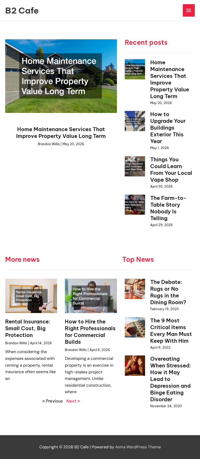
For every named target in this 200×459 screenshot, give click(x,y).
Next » (73, 401)
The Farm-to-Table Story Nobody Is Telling (168, 208)
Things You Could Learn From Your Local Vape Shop (171, 169)
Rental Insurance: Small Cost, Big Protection (27, 328)
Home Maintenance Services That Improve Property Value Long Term (61, 132)
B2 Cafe (22, 10)
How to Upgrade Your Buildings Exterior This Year (168, 127)
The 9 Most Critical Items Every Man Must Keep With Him (171, 330)
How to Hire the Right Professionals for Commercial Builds (90, 331)
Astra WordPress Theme (138, 447)
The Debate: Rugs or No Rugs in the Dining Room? (168, 292)
